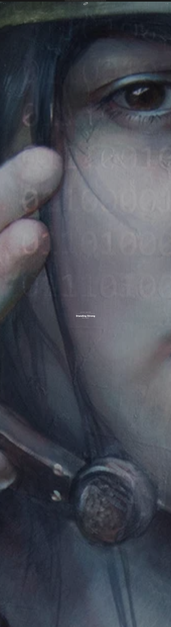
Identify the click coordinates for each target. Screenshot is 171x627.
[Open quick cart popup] (168, 3)
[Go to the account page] (165, 3)
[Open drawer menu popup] (4, 3)
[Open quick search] (5, 3)
